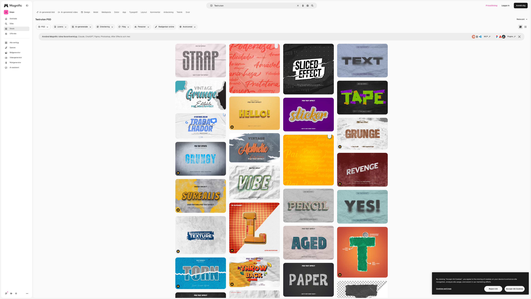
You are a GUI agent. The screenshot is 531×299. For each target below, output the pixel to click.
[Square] (525, 27)
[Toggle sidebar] (27, 5)
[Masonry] (520, 27)
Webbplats (106, 12)
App (124, 12)
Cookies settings (443, 289)
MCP (486, 36)
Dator (116, 12)
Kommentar (155, 12)
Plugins (510, 36)
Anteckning (168, 12)
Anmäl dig (520, 5)
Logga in (505, 5)
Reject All (493, 289)
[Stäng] (519, 36)
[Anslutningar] (6, 293)
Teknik (179, 12)
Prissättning (491, 5)
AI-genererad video (69, 12)
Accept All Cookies (514, 289)
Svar (188, 12)
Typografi (133, 12)
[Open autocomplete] (210, 6)
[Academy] (11, 293)
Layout (144, 12)
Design (87, 12)
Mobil (95, 12)
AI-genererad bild (47, 12)
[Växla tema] (16, 293)
